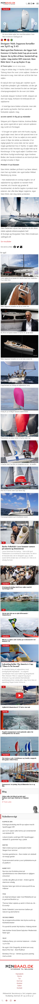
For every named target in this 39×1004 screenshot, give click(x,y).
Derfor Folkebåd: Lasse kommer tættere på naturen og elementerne (18, 547)
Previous (4, 23)
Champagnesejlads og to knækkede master (14, 517)
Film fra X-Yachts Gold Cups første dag (13, 490)
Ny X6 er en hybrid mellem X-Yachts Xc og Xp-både (17, 332)
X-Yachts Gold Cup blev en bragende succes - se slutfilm (18, 464)
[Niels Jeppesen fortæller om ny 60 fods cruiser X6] (19, 346)
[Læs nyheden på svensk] (11, 40)
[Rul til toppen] (36, 1001)
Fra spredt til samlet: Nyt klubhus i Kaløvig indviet (19, 926)
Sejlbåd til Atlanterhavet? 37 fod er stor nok (16, 707)
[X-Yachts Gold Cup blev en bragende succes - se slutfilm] (19, 451)
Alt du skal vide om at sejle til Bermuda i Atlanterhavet (15, 614)
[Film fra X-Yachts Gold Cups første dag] (19, 478)
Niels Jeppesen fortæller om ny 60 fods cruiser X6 (16, 359)
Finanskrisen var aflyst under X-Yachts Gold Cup (15, 438)
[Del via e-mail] (21, 247)
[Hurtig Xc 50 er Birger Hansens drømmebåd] (19, 399)
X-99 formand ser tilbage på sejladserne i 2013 (15, 385)
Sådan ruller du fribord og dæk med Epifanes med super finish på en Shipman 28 (15, 798)
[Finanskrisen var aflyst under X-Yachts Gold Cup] (19, 425)
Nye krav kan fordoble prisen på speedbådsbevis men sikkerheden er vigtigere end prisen (18, 873)
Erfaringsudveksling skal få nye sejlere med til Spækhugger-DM (16, 587)
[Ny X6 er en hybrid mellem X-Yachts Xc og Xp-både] (19, 320)
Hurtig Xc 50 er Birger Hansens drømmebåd (14, 411)
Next (35, 23)
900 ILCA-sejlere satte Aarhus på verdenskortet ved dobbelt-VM (18, 640)
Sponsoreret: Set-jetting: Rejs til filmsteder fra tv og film (18, 785)
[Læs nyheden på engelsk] (2, 40)
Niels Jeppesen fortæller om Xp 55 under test (15, 306)
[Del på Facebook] (15, 247)
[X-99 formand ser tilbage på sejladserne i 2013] (19, 372)
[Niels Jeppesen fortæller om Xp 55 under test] (19, 293)
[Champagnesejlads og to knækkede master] (19, 504)
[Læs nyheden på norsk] (8, 40)
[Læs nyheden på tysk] (5, 40)
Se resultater (6, 241)
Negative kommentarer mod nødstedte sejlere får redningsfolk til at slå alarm (17, 732)
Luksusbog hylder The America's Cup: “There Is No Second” (17, 665)
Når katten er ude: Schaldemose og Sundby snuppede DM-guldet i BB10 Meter (19, 759)
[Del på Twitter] (18, 247)
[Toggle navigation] (37, 3)
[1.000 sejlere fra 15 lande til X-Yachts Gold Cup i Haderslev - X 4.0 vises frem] (19, 265)
